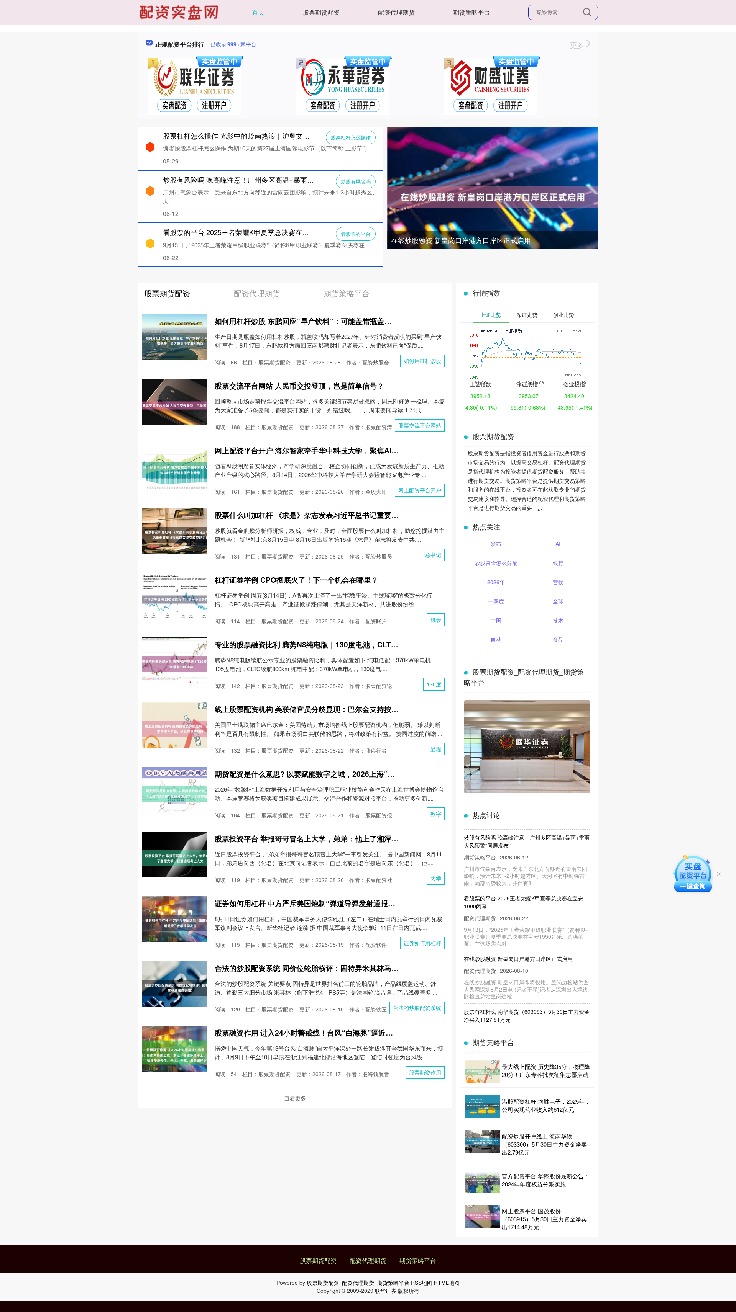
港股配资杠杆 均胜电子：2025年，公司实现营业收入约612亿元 (546, 1105)
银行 (558, 563)
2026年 (496, 582)
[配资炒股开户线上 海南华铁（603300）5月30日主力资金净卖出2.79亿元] (482, 1144)
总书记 (433, 555)
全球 (558, 601)
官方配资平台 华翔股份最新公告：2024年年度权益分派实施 (546, 1180)
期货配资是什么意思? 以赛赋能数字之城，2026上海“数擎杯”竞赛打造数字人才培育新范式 (361, 774)
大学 (435, 878)
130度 (434, 684)
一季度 (496, 601)
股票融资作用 (425, 1072)
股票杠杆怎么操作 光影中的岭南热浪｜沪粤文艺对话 (243, 136)
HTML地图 (447, 1282)
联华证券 (385, 1290)
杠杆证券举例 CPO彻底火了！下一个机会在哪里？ (296, 580)
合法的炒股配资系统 (417, 1007)
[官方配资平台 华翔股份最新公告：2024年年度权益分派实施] (482, 1181)
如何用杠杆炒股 (422, 360)
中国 (496, 620)
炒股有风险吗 (356, 181)
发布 (496, 543)
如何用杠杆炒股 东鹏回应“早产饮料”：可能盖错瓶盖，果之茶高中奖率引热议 (340, 321)
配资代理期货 (396, 12)
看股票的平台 (356, 233)
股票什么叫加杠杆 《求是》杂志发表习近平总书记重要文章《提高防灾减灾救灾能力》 (354, 515)
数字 (435, 813)
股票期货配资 (321, 12)
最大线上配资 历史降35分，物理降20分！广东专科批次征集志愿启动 (546, 1070)
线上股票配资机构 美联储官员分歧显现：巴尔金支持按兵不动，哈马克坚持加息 (343, 709)
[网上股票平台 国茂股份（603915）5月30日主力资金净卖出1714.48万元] (482, 1219)
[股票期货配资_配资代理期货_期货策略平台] (180, 11)
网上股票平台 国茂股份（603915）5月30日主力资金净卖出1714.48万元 (544, 1219)
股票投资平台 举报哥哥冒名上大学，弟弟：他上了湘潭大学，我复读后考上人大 (343, 838)
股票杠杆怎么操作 (351, 137)
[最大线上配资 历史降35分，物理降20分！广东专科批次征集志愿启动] (482, 1071)
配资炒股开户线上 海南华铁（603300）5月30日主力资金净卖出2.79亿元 (544, 1144)
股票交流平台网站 (419, 425)
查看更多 (295, 1098)
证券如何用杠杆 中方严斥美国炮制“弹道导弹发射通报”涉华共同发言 (325, 903)
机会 (435, 619)
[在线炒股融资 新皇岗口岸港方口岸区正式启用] (492, 196)
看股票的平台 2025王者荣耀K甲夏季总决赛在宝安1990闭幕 (254, 232)
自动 (496, 639)
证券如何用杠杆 (422, 943)
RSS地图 (421, 1282)
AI (557, 543)
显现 (435, 749)
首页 (258, 12)
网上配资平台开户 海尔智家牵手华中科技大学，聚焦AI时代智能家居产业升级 (339, 450)
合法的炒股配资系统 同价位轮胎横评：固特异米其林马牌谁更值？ (321, 968)
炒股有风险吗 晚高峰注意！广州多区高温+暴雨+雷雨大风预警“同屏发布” (274, 180)
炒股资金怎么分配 (496, 563)
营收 (558, 582)
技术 (558, 620)
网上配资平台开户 (419, 490)
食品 (558, 639)
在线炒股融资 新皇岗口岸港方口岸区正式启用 (461, 240)
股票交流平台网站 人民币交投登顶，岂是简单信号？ (299, 386)
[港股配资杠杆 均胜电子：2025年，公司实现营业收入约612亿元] (482, 1106)
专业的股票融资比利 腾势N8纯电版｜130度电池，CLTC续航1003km (327, 644)
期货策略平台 (471, 12)
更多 (578, 45)
